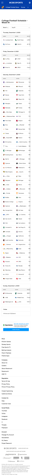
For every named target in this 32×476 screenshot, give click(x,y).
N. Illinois (20, 133)
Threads (4, 425)
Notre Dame (22, 163)
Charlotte (20, 91)
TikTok (3, 413)
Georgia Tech (8, 210)
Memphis (7, 103)
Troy (6, 146)
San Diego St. (21, 227)
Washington (23, 206)
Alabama (8, 257)
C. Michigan (21, 159)
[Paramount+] (7, 457)
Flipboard (4, 428)
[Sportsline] (22, 454)
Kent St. (7, 99)
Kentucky (20, 240)
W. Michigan (21, 150)
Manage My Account (8, 435)
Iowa (8, 184)
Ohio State (9, 112)
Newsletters (5, 437)
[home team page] (4, 40)
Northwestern (10, 82)
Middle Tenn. (20, 297)
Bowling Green (9, 155)
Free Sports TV (6, 347)
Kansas (7, 95)
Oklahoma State (11, 116)
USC (20, 302)
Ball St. (7, 159)
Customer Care (6, 404)
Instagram (5, 416)
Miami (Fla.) (10, 249)
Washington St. (9, 302)
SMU (19, 261)
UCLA (7, 274)
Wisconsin (22, 189)
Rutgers (20, 120)
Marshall (22, 125)
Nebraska (7, 108)
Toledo (7, 133)
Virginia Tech (21, 244)
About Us (4, 363)
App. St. (19, 63)
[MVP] (26, 457)
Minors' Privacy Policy (8, 387)
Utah (19, 278)
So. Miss (7, 59)
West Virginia (8, 172)
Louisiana (9, 63)
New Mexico (21, 270)
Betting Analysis (6, 350)
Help (3, 401)
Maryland (7, 180)
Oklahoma (22, 253)
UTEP (18, 59)
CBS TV (4, 374)
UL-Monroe (8, 167)
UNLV (19, 67)
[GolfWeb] (20, 461)
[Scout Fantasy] (11, 461)
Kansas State (21, 129)
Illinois (20, 184)
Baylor (7, 253)
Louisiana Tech (9, 40)
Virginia (20, 202)
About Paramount (7, 368)
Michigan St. (21, 112)
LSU (19, 257)
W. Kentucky (8, 293)
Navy (19, 176)
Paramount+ (5, 371)
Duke (19, 249)
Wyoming (7, 270)
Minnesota (21, 82)
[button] (2, 2)
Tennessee (21, 193)
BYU (8, 214)
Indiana (8, 189)
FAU (6, 223)
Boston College (9, 202)
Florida (8, 193)
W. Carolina (8, 142)
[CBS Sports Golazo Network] (16, 451)
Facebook (4, 419)
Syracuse (7, 163)
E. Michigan (8, 150)
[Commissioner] (17, 457)
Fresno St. (7, 266)
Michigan (20, 180)
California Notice (7, 394)
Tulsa (8, 176)
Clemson (8, 244)
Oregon (9, 236)
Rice (6, 125)
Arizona (20, 231)
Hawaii (20, 219)
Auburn (20, 137)
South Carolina (9, 240)
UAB (6, 297)
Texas (6, 129)
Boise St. (7, 67)
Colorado (7, 231)
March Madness (6, 353)
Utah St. (19, 44)
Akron (20, 155)
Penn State (8, 120)
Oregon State (8, 278)
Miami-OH (21, 99)
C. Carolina (22, 214)
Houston (7, 261)
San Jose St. (8, 219)
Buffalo (7, 197)
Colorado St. (8, 227)
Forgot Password (7, 443)
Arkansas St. (21, 167)
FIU (6, 91)
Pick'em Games (6, 341)
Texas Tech (21, 95)
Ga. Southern (21, 223)
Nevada (20, 266)
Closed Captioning (7, 391)
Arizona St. (21, 274)
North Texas (20, 40)
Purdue (20, 108)
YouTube (4, 411)
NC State (20, 210)
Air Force (7, 44)
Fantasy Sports (6, 344)
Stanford (7, 206)
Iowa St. (21, 172)
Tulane (20, 103)
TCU (19, 116)
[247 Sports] (10, 454)
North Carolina (23, 142)
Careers (4, 365)
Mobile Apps (5, 356)
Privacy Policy (6, 384)
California (21, 236)
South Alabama (22, 146)
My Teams (5, 440)
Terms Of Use (6, 381)
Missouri (20, 86)
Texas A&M (9, 137)
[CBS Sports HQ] (23, 448)
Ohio (19, 197)
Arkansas (7, 86)
